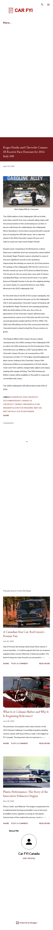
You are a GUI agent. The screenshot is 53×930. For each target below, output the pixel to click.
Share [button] (6, 415)
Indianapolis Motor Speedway (18, 408)
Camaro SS (26, 400)
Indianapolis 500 (31, 404)
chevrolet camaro (12, 404)
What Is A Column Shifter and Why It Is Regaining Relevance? (26, 714)
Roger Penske (27, 411)
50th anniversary (12, 400)
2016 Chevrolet (30, 397)
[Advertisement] (26, 56)
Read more (44, 663)
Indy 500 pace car (11, 411)
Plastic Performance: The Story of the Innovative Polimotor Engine (25, 794)
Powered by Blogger (28, 923)
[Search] (42, 4)
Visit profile (29, 858)
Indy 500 (38, 408)
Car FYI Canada (28, 853)
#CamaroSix (16, 397)
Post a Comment (19, 663)
